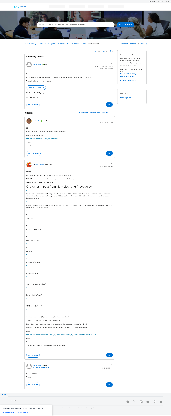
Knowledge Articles (127, 98)
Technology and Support (47, 44)
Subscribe (133, 44)
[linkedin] (141, 401)
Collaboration (62, 44)
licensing (32, 97)
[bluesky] (161, 401)
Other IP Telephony (38, 93)
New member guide (127, 76)
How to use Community (128, 74)
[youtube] (148, 401)
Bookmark (124, 44)
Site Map (80, 408)
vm (37, 97)
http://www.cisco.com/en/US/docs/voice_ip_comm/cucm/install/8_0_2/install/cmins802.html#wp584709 (61, 335)
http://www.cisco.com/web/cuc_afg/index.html (42, 139)
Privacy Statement (8, 412)
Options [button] (142, 44)
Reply (109, 104)
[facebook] (127, 401)
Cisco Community (30, 44)
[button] (29, 105)
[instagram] (154, 401)
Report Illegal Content (91, 408)
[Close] (50, 408)
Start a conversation (125, 24)
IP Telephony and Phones (77, 44)
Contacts (13, 400)
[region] (26, 410)
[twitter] (134, 401)
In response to (42, 367)
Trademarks (72, 408)
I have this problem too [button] (36, 87)
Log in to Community (127, 81)
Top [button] (4, 395)
